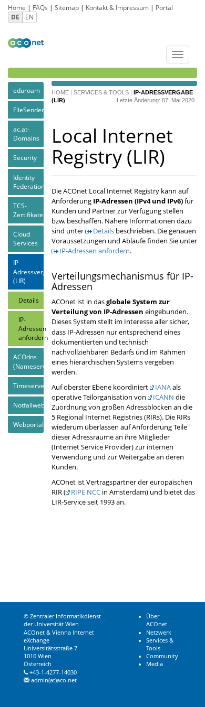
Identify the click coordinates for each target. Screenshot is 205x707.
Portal (164, 7)
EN (29, 17)
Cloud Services (25, 239)
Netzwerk (158, 632)
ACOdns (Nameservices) (28, 361)
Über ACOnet (156, 620)
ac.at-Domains (26, 134)
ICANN (163, 397)
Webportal (28, 424)
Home (17, 7)
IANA (163, 387)
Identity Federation (28, 182)
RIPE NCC (85, 492)
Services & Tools (101, 92)
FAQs (40, 7)
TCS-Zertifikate (28, 210)
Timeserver (28, 385)
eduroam (26, 90)
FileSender (28, 109)
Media (154, 664)
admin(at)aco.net (54, 680)
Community (162, 656)
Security (25, 157)
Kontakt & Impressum (117, 7)
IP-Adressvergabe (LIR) (28, 271)
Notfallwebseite (28, 405)
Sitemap (67, 7)
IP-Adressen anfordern (31, 328)
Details (28, 300)
